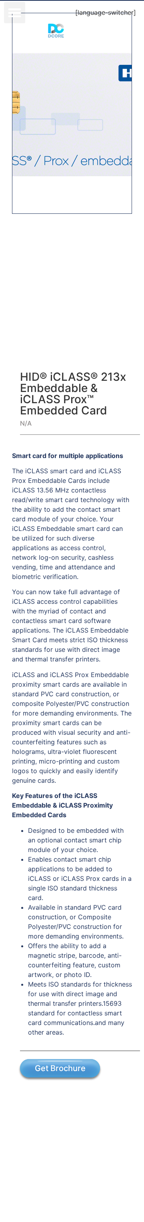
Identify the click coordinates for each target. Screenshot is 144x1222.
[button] (14, 12)
